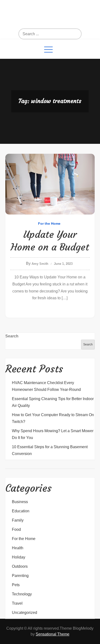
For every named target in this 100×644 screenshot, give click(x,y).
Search (11, 336)
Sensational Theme (52, 634)
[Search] (60, 33)
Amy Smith (40, 264)
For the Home (49, 223)
